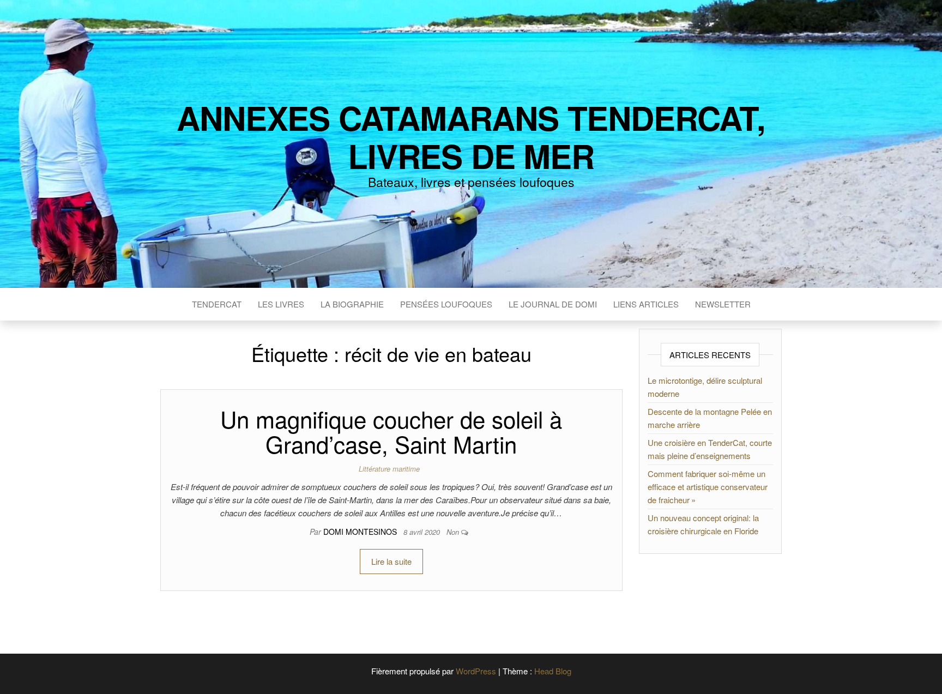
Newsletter (723, 304)
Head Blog (552, 671)
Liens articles (646, 304)
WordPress (476, 671)
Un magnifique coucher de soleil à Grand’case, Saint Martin (391, 431)
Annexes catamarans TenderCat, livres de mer (471, 136)
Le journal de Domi (553, 304)
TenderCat (216, 304)
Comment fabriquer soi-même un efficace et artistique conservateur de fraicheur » (708, 486)
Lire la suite (391, 561)
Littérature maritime (389, 468)
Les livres (281, 304)
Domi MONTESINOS (361, 531)
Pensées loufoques (446, 304)
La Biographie (352, 304)
